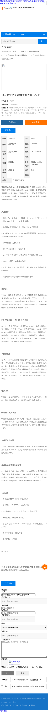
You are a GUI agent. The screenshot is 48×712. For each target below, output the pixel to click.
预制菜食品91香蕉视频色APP (19, 55)
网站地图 (32, 705)
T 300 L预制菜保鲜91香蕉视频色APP (27, 680)
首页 (14, 51)
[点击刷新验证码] (14, 662)
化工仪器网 (14, 705)
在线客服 (35, 122)
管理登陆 (23, 705)
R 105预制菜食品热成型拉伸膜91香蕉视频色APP (28, 687)
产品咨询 (12, 122)
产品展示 (22, 51)
